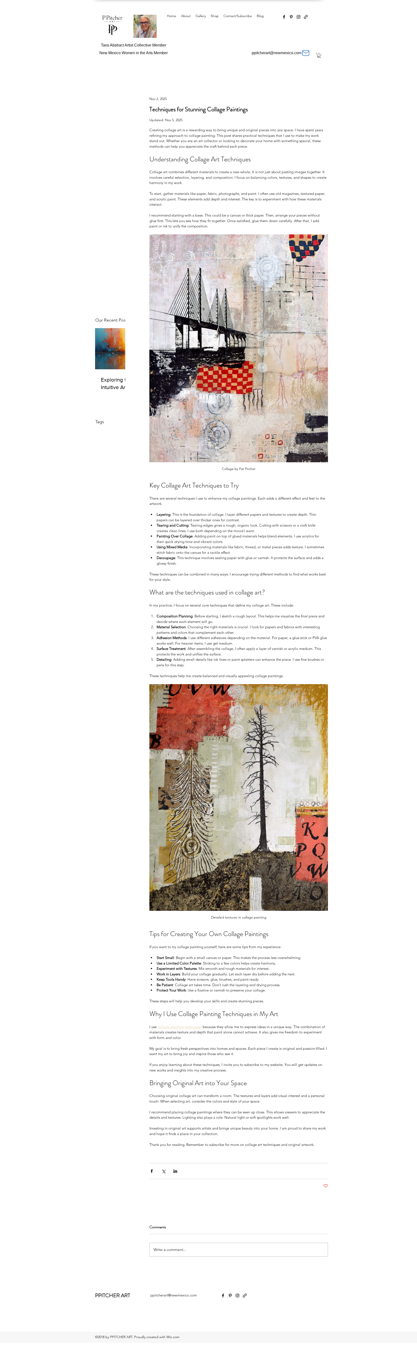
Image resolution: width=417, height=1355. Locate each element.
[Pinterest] (291, 16)
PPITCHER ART (112, 1295)
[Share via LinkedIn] (175, 1171)
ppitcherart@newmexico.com (173, 1295)
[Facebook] (284, 16)
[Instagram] (298, 16)
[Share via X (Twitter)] (163, 1171)
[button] (319, 55)
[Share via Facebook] (151, 1171)
